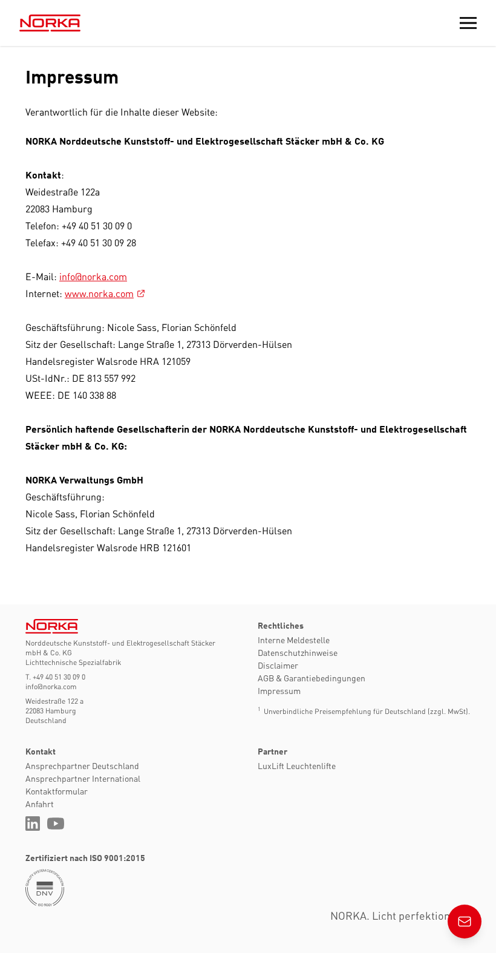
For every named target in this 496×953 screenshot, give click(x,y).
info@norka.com (93, 276)
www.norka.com (99, 293)
